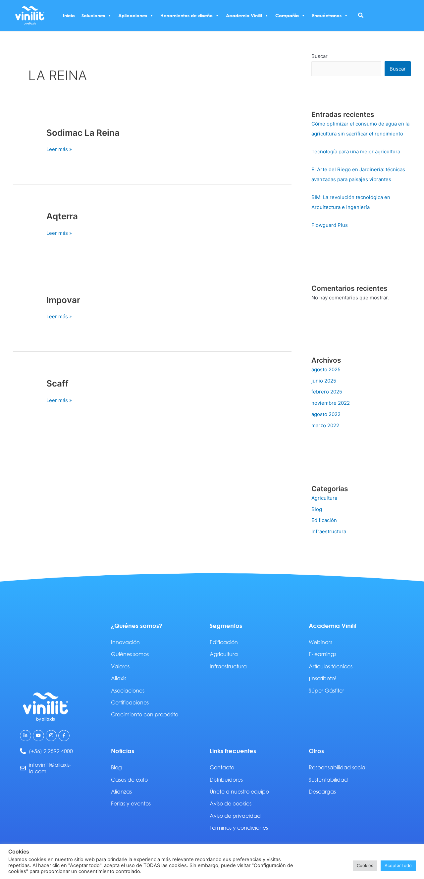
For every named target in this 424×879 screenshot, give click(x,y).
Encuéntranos (327, 15)
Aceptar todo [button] (398, 865)
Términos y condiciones (239, 827)
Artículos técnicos (330, 666)
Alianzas (121, 791)
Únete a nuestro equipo (239, 791)
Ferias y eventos (131, 803)
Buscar (319, 56)
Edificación (324, 520)
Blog (316, 509)
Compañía (287, 15)
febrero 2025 (326, 391)
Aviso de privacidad (235, 815)
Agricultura (324, 498)
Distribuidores (226, 779)
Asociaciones (127, 690)
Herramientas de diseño (186, 15)
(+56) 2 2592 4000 (51, 751)
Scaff (57, 383)
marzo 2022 (325, 425)
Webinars (320, 642)
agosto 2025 (326, 369)
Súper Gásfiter (326, 690)
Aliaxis (118, 678)
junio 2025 (323, 381)
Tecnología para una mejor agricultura (355, 151)
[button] (361, 15)
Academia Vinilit (244, 15)
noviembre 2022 (330, 403)
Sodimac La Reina (83, 133)
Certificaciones (130, 702)
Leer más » (59, 148)
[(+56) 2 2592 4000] (23, 751)
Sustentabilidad (328, 779)
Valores (120, 666)
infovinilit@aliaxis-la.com (50, 768)
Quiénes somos (130, 653)
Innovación (125, 642)
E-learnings (322, 653)
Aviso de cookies (230, 803)
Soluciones (93, 15)
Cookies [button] (365, 865)
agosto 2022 (326, 414)
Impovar (63, 300)
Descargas (322, 791)
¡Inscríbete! (323, 678)
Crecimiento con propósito (144, 714)
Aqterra (62, 216)
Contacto (222, 767)
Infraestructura (328, 531)
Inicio (69, 15)
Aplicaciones (132, 15)
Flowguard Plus (329, 225)
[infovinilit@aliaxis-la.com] (23, 768)
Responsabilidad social (337, 767)
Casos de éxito (129, 779)
